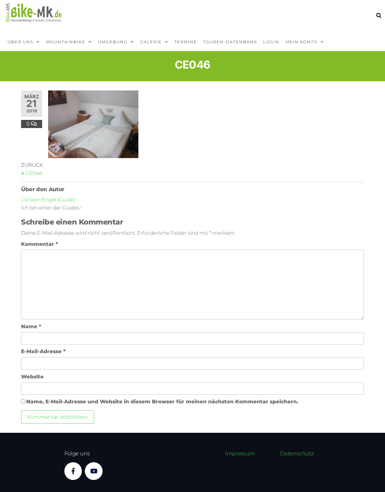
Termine (185, 41)
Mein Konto (301, 41)
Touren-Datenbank (230, 41)
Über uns (20, 41)
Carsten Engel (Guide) (48, 200)
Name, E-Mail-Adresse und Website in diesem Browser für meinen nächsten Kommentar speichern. (162, 402)
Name (31, 326)
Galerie (151, 41)
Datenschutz (296, 453)
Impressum (240, 453)
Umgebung (113, 41)
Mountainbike (65, 41)
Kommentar (39, 244)
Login (271, 41)
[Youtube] (94, 471)
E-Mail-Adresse (43, 351)
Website (32, 377)
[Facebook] (73, 471)
